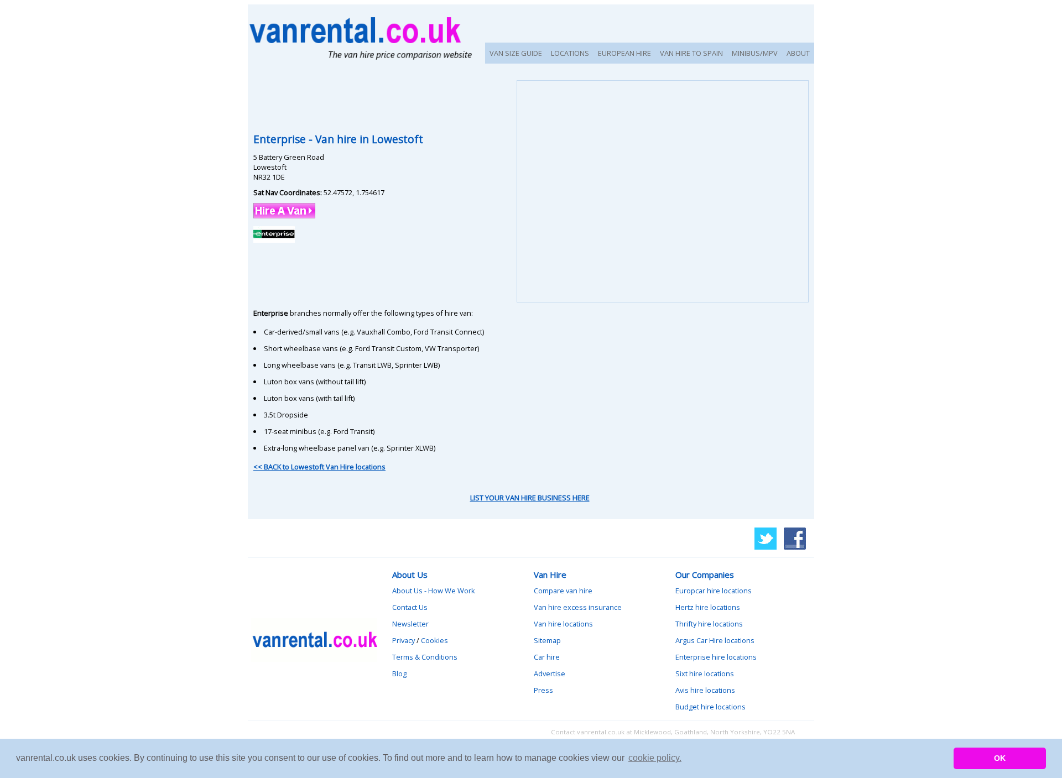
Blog (399, 673)
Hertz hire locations (707, 607)
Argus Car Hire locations (714, 640)
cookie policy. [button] (654, 758)
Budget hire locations (710, 707)
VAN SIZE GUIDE (516, 53)
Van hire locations (563, 624)
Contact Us (410, 607)
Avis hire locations (705, 690)
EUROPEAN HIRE (624, 53)
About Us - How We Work (433, 591)
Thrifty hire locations (709, 624)
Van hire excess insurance (578, 607)
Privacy (403, 640)
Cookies (434, 640)
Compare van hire (563, 591)
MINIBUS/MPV (755, 53)
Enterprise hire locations (716, 657)
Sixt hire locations (704, 673)
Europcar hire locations (713, 591)
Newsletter (410, 624)
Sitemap (547, 640)
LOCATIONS (570, 53)
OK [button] (1000, 758)
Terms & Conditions (424, 657)
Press (543, 690)
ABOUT (798, 53)
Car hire (547, 657)
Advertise (549, 673)
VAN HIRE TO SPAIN (691, 53)
